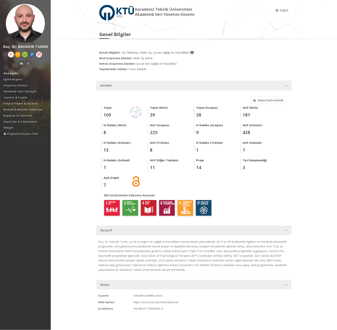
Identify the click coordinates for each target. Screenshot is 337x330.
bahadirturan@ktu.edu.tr (148, 295)
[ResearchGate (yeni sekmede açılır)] (28, 63)
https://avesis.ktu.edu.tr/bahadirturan (155, 302)
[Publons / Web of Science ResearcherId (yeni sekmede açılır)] (32, 54)
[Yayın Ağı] (136, 112)
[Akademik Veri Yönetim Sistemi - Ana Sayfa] (117, 12)
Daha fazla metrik (270, 100)
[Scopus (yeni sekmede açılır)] (18, 54)
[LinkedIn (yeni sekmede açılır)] (21, 63)
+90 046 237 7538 (143, 308)
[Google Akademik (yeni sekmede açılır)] (11, 54)
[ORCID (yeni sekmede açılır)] (25, 54)
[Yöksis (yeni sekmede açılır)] (39, 54)
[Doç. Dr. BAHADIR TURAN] (25, 23)
